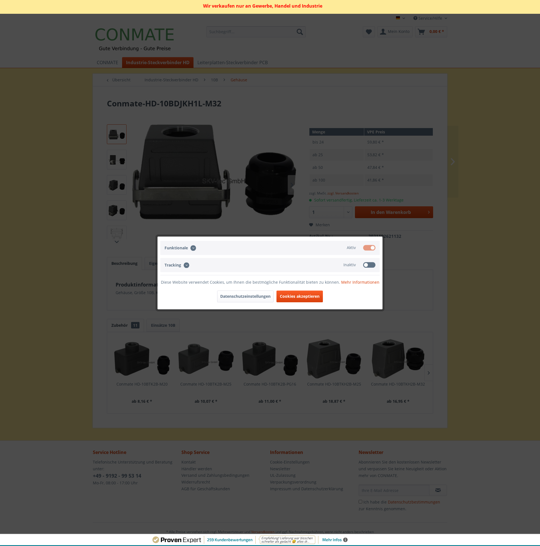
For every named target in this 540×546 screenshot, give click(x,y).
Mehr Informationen (360, 282)
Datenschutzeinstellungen (245, 296)
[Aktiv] (369, 247)
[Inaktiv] (369, 265)
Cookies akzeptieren (300, 296)
